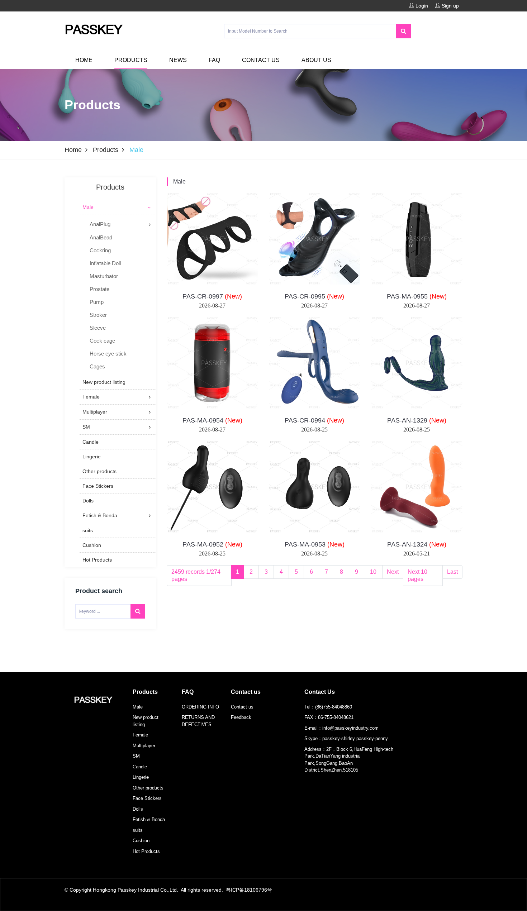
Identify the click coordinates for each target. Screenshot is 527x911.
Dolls (138, 809)
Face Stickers (147, 798)
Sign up (449, 6)
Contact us (261, 60)
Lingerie (141, 777)
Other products (148, 788)
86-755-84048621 (335, 717)
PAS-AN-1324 (416, 544)
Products (130, 60)
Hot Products (146, 851)
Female (140, 735)
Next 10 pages (417, 575)
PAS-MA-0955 (417, 296)
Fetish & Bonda (149, 819)
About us (316, 60)
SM (136, 756)
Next (393, 572)
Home (83, 60)
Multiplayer (144, 745)
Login (421, 6)
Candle (140, 766)
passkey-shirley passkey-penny (355, 738)
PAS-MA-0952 (212, 544)
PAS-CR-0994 (314, 420)
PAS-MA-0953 (315, 544)
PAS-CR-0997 (212, 296)
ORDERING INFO (200, 707)
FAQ (214, 60)
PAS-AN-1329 (416, 420)
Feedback (241, 717)
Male (179, 181)
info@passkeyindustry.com (350, 728)
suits (138, 830)
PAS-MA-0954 (212, 420)
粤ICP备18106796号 (249, 890)
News (178, 60)
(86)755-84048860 (333, 707)
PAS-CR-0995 (314, 296)
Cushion (141, 840)
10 (373, 572)
